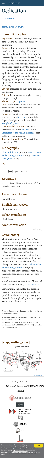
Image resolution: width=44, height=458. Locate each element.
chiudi (38, 445)
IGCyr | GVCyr (14, 3)
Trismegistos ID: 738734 (13, 27)
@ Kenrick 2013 (38, 375)
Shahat (25, 129)
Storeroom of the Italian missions (18, 133)
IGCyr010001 (33, 284)
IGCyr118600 (8, 18)
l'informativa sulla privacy (20, 450)
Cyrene (21, 101)
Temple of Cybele (10, 123)
